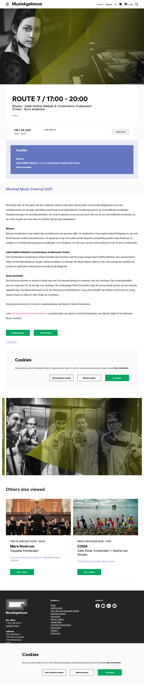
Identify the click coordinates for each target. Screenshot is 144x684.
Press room (56, 627)
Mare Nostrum (22, 546)
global (15, 115)
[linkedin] (109, 606)
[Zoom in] (7, 473)
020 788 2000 (14, 622)
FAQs (53, 605)
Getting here (56, 608)
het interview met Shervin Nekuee (30, 313)
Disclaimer (55, 633)
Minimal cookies (89, 378)
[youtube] (103, 606)
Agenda (108, 4)
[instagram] (114, 606)
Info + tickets (22, 572)
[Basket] (120, 4)
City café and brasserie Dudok (65, 610)
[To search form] (136, 4)
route (8, 642)
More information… (121, 368)
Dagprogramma (18, 332)
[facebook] (97, 606)
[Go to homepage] (27, 4)
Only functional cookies (61, 378)
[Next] (139, 540)
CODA (82, 546)
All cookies (117, 378)
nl (115, 4)
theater (11, 342)
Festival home (45, 332)
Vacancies (55, 616)
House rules (56, 622)
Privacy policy (57, 619)
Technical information (61, 624)
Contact (99, 4)
